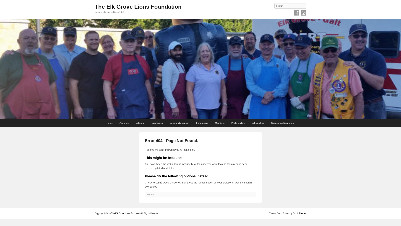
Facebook (296, 13)
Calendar (140, 123)
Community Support (179, 123)
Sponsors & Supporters (282, 123)
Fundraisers (202, 123)
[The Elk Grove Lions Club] (200, 69)
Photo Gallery (238, 123)
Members (219, 123)
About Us (124, 123)
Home (110, 123)
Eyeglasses (157, 123)
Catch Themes (299, 213)
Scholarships (258, 123)
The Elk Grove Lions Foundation (138, 6)
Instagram (303, 13)
